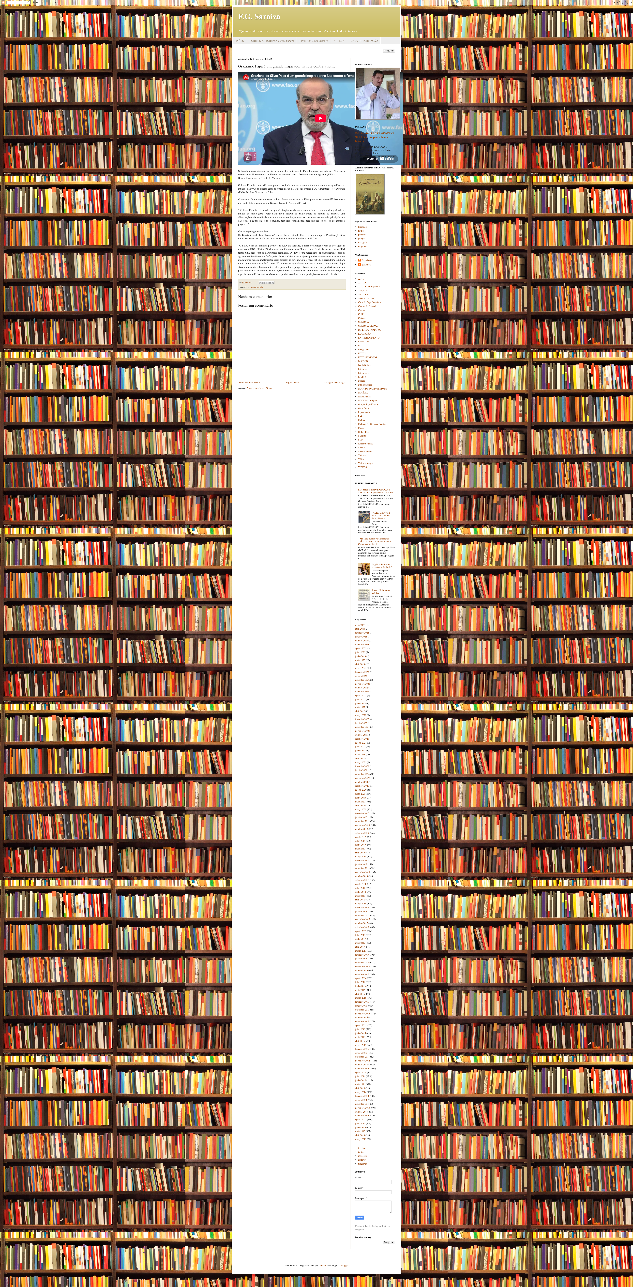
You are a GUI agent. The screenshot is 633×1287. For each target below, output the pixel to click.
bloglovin (362, 246)
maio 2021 (360, 754)
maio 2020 (360, 801)
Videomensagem (366, 463)
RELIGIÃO (363, 431)
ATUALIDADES (366, 298)
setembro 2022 (362, 691)
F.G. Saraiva (259, 16)
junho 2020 (360, 797)
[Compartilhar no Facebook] (269, 282)
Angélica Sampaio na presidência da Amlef (382, 566)
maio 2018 (360, 895)
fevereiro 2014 (362, 1095)
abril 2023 (360, 664)
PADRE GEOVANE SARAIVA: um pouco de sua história (382, 515)
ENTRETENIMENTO (368, 337)
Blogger (344, 1265)
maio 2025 (360, 624)
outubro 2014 (361, 1064)
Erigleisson (367, 260)
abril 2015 (360, 1041)
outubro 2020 (361, 781)
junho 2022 (360, 703)
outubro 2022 (361, 687)
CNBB (361, 314)
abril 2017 (360, 946)
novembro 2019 (362, 825)
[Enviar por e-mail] (260, 282)
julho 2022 (360, 699)
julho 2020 (360, 793)
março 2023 (360, 667)
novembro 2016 (362, 966)
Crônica (361, 318)
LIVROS (362, 376)
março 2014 (360, 1092)
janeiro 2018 (361, 911)
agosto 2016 (360, 978)
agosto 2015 (360, 1025)
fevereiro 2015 (362, 1048)
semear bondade (365, 443)
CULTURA (363, 321)
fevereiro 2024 (362, 632)
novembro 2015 (362, 1013)
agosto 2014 (360, 1072)
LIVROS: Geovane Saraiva (314, 40)
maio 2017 (360, 942)
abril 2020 (360, 805)
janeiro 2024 (361, 636)
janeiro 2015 (361, 1052)
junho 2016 (360, 986)
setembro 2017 (362, 927)
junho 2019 (360, 844)
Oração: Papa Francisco (369, 404)
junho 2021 (360, 750)
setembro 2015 (362, 1021)
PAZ (360, 416)
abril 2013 (360, 1135)
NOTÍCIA (363, 392)
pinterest (362, 234)
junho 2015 (360, 1033)
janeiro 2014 (361, 1099)
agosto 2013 (360, 1119)
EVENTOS (363, 341)
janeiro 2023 (361, 675)
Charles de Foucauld (367, 306)
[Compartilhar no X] (266, 282)
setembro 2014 (362, 1068)
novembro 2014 (362, 1060)
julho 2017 (360, 935)
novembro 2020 (362, 778)
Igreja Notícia (364, 365)
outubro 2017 (361, 923)
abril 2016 (360, 993)
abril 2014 (360, 1088)
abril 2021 (360, 758)
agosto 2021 (360, 742)
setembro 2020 (362, 785)
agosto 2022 (360, 695)
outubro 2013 (361, 1111)
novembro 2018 (362, 872)
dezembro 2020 (362, 774)
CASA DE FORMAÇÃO (364, 40)
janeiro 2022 (361, 723)
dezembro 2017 (362, 915)
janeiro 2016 (361, 1005)
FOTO (361, 345)
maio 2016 (360, 990)
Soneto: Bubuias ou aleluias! (381, 592)
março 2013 (360, 1139)
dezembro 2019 (362, 821)
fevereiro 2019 (362, 860)
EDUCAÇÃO (364, 333)
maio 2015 (360, 1037)
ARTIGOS (339, 40)
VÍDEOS (362, 467)
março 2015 (360, 1044)
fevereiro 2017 (362, 954)
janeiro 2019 (361, 864)
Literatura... (363, 373)
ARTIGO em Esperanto (369, 286)
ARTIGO (362, 282)
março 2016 (360, 997)
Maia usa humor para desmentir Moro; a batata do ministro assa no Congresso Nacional (375, 541)
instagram (362, 242)
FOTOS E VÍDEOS (367, 357)
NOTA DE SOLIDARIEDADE (372, 388)
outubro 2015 (361, 1017)
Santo (360, 439)
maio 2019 (360, 848)
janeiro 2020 (361, 817)
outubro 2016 (361, 970)
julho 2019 (360, 840)
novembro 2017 (362, 919)
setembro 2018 (362, 879)
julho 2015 (360, 1029)
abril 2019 (360, 852)
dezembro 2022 (362, 679)
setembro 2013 (362, 1115)
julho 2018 (360, 887)
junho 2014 (360, 1080)
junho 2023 (360, 656)
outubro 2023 (361, 640)
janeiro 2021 (361, 770)
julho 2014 (360, 1076)
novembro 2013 (362, 1107)
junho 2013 (360, 1127)
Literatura (362, 369)
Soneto (361, 447)
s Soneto (362, 435)
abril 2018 (360, 899)
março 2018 (360, 903)
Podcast (361, 420)
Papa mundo (364, 412)
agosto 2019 (360, 836)
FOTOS (362, 353)
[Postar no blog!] (263, 282)
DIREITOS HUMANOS (369, 329)
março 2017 (360, 950)
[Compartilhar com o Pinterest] (272, 282)
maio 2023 (360, 660)
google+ (362, 238)
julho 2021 (360, 746)
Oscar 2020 (363, 408)
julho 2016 (360, 982)
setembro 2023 (362, 644)
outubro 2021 (361, 734)
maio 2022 (360, 707)
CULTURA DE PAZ (368, 325)
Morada (361, 380)
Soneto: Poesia (365, 451)
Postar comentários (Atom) (259, 388)
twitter (361, 230)
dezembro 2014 (362, 1056)
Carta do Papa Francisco (369, 302)
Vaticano (362, 455)
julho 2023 (360, 652)
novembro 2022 (362, 683)
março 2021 (360, 762)
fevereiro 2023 (362, 671)
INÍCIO (240, 40)
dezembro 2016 (362, 962)
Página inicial (292, 382)
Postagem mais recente (249, 382)
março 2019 (360, 856)
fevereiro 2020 (362, 813)
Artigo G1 (363, 290)
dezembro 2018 (362, 868)
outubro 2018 (361, 876)
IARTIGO (363, 361)
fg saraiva (366, 264)
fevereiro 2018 (362, 907)
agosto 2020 (360, 789)
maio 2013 (360, 1131)
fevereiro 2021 (362, 766)
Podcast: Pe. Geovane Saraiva (372, 423)
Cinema (361, 310)
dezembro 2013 (362, 1103)
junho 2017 (360, 938)
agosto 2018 (360, 883)
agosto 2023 (360, 648)
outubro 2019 (361, 829)
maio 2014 (360, 1084)
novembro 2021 (362, 730)
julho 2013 (360, 1123)
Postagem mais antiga (334, 382)
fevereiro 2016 (362, 1001)
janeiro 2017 (361, 958)
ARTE (361, 278)
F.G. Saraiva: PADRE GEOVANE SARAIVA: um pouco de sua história (374, 137)
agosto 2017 (360, 931)
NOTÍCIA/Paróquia (367, 400)
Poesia (361, 427)
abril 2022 (360, 711)
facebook (362, 226)
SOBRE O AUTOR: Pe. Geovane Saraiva (272, 40)
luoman (322, 1265)
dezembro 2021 (362, 726)
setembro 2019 (362, 832)
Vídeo (361, 459)
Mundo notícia (257, 287)
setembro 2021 (362, 738)
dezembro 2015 (362, 1009)
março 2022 (360, 715)
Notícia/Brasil (364, 396)
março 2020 (360, 809)
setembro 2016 (362, 974)
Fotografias (363, 349)
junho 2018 (360, 891)
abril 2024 (360, 628)
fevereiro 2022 (362, 719)
